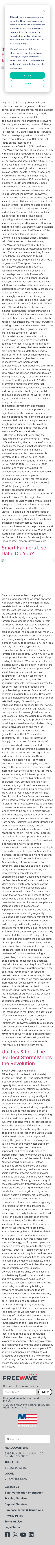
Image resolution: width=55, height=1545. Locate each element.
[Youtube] (23, 1534)
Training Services (16, 1498)
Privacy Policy (14, 1515)
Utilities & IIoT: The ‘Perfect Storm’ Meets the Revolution (27, 1057)
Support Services (16, 1504)
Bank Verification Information (24, 1492)
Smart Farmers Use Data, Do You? (24, 550)
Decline (27, 83)
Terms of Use (13, 1521)
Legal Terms (12, 1527)
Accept (27, 75)
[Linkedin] (31, 1534)
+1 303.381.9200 (16, 1479)
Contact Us (12, 1486)
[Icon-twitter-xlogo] (15, 1534)
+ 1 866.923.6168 (16, 1468)
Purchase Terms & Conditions (24, 1510)
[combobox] (27, 1439)
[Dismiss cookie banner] (44, 11)
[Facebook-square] (7, 1534)
